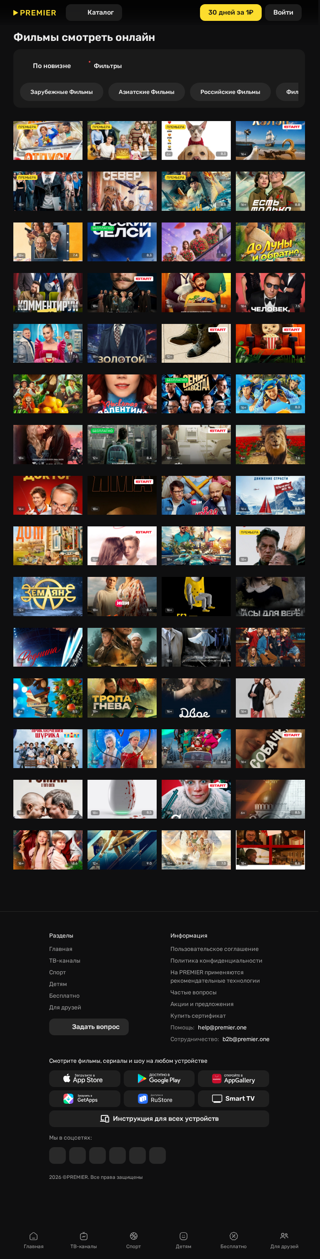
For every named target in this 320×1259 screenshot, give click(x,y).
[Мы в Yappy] (157, 1155)
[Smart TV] (233, 1098)
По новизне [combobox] (52, 66)
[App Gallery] (233, 1078)
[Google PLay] (159, 1078)
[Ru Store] (159, 1098)
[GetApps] (84, 1098)
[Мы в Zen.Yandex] (117, 1155)
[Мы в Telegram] (57, 1155)
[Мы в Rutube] (137, 1155)
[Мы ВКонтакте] (77, 1155)
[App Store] (84, 1078)
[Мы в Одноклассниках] (97, 1155)
